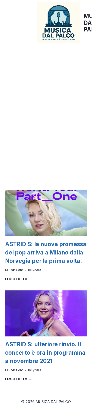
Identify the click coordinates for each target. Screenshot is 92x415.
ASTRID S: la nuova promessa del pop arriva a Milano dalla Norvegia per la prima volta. (45, 252)
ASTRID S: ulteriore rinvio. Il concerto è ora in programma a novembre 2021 (45, 352)
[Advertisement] (46, 92)
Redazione (16, 270)
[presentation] (46, 213)
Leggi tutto (18, 279)
